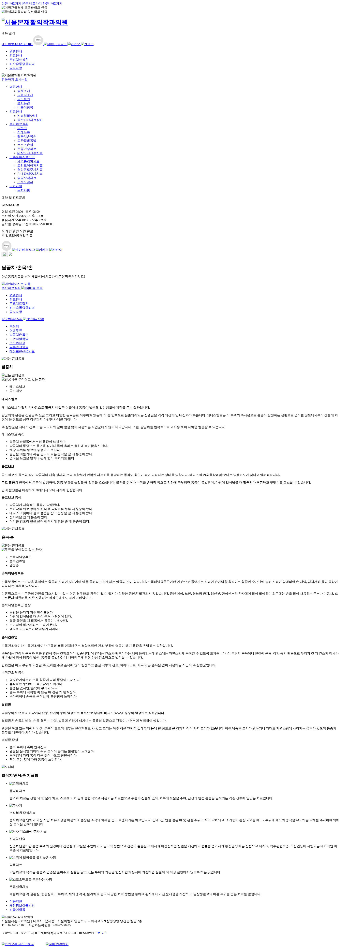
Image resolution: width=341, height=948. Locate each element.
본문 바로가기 (32, 3)
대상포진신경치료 (30, 153)
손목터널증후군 (20, 557)
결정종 (14, 565)
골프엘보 (15, 390)
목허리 (22, 128)
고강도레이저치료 (30, 165)
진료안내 (15, 55)
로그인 (102, 933)
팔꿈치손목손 (26, 136)
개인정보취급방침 (22, 905)
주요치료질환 (18, 59)
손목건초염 (17, 561)
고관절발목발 (26, 140)
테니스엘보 (17, 386)
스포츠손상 (25, 144)
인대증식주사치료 (30, 173)
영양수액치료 (26, 178)
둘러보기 (23, 99)
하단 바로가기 (52, 3)
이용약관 (15, 901)
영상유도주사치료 (30, 169)
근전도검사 (25, 182)
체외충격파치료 (28, 161)
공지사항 (15, 68)
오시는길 (21, 79)
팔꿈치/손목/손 (12, 319)
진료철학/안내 (27, 115)
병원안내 (15, 51)
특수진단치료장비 (30, 120)
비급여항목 (25, 107)
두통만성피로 (26, 149)
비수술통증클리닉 (22, 64)
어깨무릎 (23, 132)
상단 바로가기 (11, 3)
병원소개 (23, 91)
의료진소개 (25, 95)
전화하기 (8, 79)
